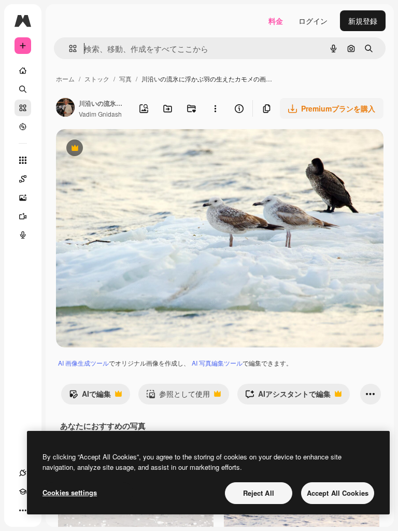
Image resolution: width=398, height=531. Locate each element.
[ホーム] (23, 70)
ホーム (65, 78)
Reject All (258, 493)
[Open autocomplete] (68, 48)
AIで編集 (90, 396)
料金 (275, 21)
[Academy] (23, 491)
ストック (96, 78)
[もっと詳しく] (23, 126)
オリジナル (127, 149)
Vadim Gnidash (100, 113)
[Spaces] (23, 179)
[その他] (23, 510)
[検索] (23, 89)
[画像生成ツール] (23, 197)
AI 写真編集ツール (217, 362)
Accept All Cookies (337, 493)
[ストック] (23, 108)
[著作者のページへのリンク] (65, 108)
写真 (125, 78)
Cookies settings (69, 492)
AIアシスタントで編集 (288, 396)
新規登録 (362, 21)
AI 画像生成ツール (83, 362)
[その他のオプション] (215, 108)
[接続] (23, 473)
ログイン (313, 21)
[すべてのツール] (23, 160)
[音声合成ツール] (23, 235)
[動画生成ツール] (23, 216)
